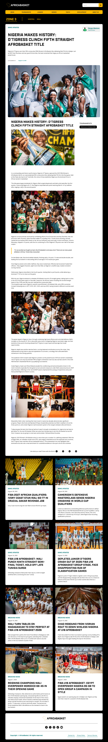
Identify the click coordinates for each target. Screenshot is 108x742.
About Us (96, 12)
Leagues (40, 12)
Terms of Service (92, 735)
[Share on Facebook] (57, 451)
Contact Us (71, 735)
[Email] (76, 451)
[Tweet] (63, 451)
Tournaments (26, 12)
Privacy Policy (81, 735)
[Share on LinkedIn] (70, 451)
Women (54, 12)
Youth (68, 12)
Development (81, 12)
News (12, 12)
